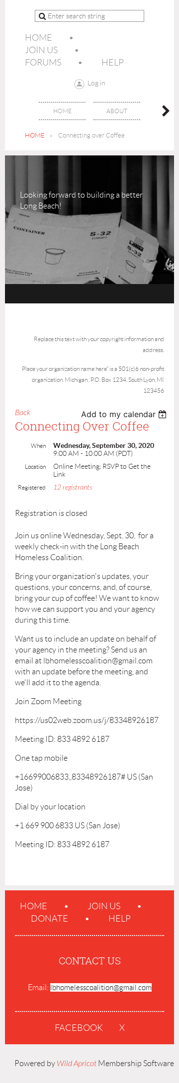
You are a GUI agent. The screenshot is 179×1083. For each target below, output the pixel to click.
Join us (41, 50)
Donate (49, 919)
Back (22, 412)
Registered (32, 487)
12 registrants (72, 487)
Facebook (79, 1028)
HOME (35, 135)
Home (38, 38)
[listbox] (125, 414)
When (38, 445)
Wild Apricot (76, 1063)
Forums (43, 63)
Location (35, 466)
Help (112, 63)
